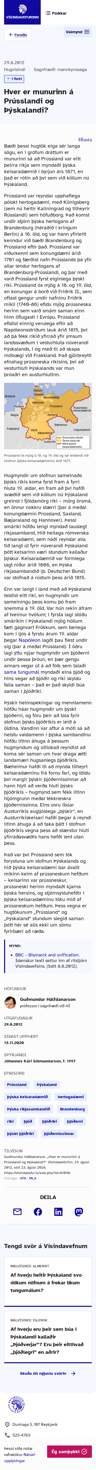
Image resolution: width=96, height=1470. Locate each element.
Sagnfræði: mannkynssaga (60, 69)
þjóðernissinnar (59, 1133)
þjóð (28, 1121)
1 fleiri (16, 79)
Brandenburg (72, 1109)
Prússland (17, 1084)
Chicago (10, 1178)
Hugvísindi (14, 69)
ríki (10, 1121)
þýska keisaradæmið (27, 1096)
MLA (32, 1178)
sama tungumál (21, 672)
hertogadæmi (71, 1096)
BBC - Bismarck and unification (47, 955)
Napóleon (29, 640)
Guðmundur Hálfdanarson (48, 999)
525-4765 (21, 1435)
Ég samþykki (66, 1451)
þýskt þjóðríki (20, 1133)
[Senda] (17, 1212)
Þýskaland (47, 1084)
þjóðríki (49, 1121)
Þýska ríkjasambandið (28, 1109)
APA (23, 1178)
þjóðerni (75, 1121)
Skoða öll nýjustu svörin (43, 1373)
